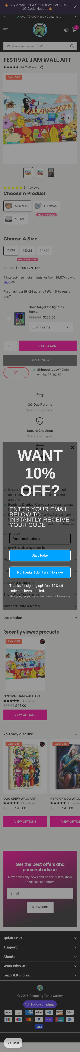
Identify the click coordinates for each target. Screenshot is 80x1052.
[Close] (72, 447)
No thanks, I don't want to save (40, 572)
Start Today (40, 555)
